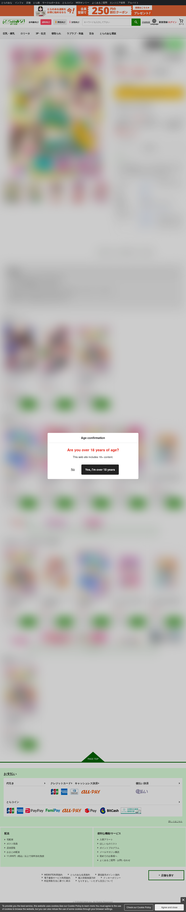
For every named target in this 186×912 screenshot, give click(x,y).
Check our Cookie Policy (139, 907)
